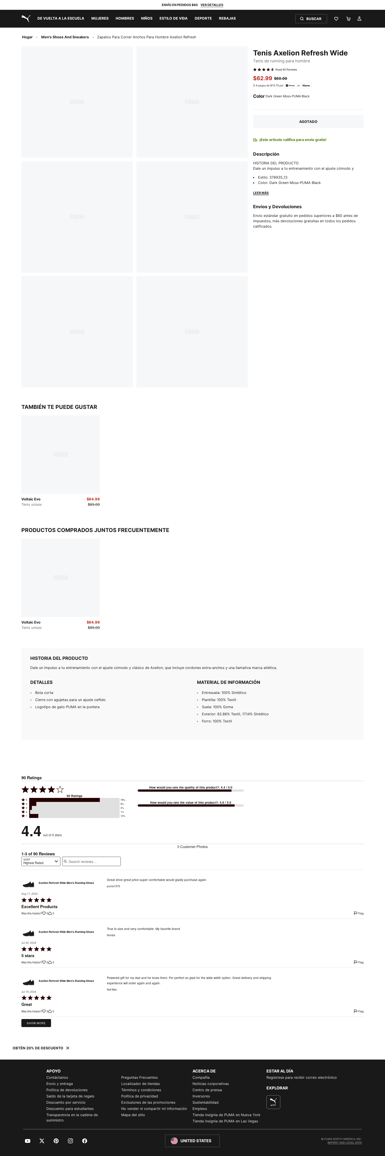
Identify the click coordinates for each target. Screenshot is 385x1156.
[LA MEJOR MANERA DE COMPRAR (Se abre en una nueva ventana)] (273, 1102)
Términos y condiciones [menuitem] (141, 1090)
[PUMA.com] (25, 18)
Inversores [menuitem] (201, 1096)
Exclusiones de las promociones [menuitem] (148, 1102)
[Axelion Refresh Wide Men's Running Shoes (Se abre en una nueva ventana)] (28, 884)
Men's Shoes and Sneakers (65, 37)
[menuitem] (61, 19)
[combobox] (40, 861)
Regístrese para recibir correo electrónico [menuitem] (301, 1077)
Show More (36, 1023)
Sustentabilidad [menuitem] (205, 1102)
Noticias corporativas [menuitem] (210, 1083)
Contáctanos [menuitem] (57, 1077)
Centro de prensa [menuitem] (207, 1090)
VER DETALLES (212, 5)
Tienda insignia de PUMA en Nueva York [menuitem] (226, 1115)
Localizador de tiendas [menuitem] (140, 1083)
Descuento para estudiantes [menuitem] (70, 1108)
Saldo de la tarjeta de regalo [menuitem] (70, 1096)
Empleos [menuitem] (199, 1108)
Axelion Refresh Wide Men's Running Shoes (66, 883)
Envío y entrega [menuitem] (59, 1083)
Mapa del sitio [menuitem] (133, 1115)
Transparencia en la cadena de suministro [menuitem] (72, 1117)
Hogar (27, 37)
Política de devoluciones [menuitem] (67, 1090)
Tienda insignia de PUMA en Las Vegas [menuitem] (225, 1121)
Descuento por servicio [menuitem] (66, 1102)
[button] (74, 800)
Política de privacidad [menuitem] (139, 1096)
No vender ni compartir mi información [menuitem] (154, 1108)
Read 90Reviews (286, 69)
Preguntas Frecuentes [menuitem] (139, 1077)
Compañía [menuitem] (201, 1077)
